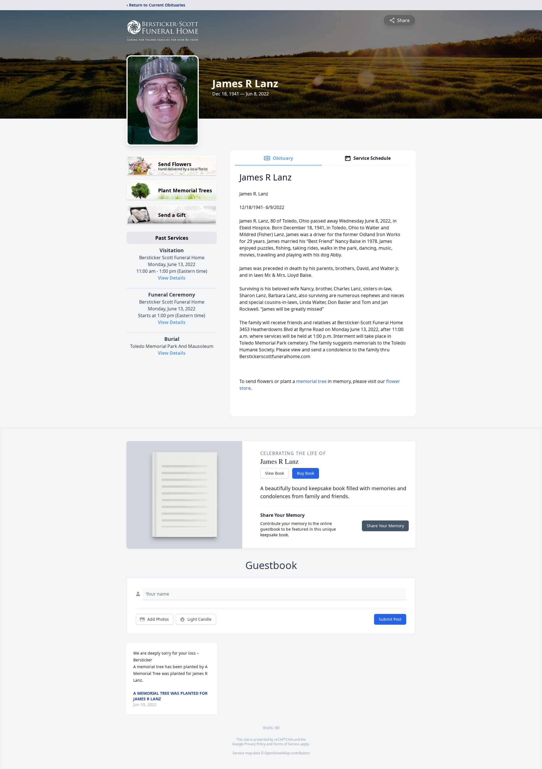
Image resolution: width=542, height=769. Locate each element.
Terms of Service (286, 744)
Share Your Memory (385, 525)
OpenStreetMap (277, 753)
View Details (171, 278)
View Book (274, 473)
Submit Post (390, 619)
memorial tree (311, 381)
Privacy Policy (255, 744)
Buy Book (305, 473)
